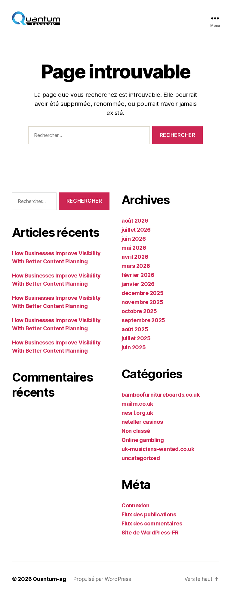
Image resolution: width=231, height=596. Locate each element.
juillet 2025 (136, 338)
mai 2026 (134, 248)
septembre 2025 (143, 320)
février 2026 (138, 275)
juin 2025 (134, 347)
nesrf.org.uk (137, 413)
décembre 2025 (143, 293)
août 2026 (135, 220)
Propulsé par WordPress (102, 579)
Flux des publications (149, 514)
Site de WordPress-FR (150, 532)
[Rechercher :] (88, 136)
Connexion (135, 505)
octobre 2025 (139, 311)
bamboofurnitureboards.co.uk (161, 395)
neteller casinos (142, 422)
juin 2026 (134, 239)
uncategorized (141, 458)
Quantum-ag (49, 579)
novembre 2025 (142, 302)
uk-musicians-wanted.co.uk (158, 449)
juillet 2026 (136, 230)
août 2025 (135, 329)
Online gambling (143, 440)
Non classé (136, 431)
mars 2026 (136, 266)
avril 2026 (135, 257)
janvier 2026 (138, 284)
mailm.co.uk (137, 404)
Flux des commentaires (152, 523)
